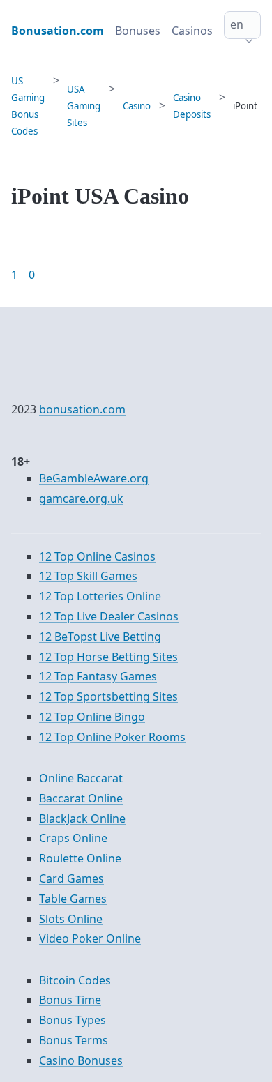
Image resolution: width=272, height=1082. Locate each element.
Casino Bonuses (81, 1060)
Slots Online (71, 919)
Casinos (192, 30)
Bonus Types (72, 1020)
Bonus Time (70, 999)
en (236, 24)
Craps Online (73, 838)
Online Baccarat (81, 778)
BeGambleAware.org (94, 478)
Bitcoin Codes (75, 980)
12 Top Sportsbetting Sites (108, 696)
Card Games (71, 878)
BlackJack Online (82, 818)
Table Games (73, 898)
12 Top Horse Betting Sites (108, 656)
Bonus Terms (73, 1040)
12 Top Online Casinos (97, 556)
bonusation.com (82, 409)
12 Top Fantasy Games (98, 676)
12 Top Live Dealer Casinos (109, 616)
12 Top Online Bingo (92, 716)
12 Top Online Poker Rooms (112, 737)
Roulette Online (80, 858)
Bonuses (137, 30)
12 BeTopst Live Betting (100, 636)
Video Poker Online (90, 938)
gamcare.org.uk (81, 498)
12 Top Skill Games (88, 576)
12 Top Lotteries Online (100, 596)
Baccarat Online (81, 798)
